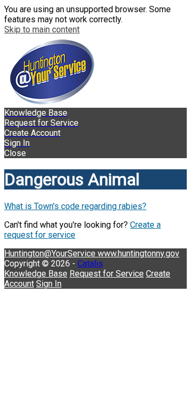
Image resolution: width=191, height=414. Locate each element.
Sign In (49, 284)
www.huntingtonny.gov (138, 253)
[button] (95, 153)
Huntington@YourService (51, 253)
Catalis (90, 263)
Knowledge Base (35, 274)
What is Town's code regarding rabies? (75, 206)
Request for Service (107, 274)
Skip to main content (42, 29)
